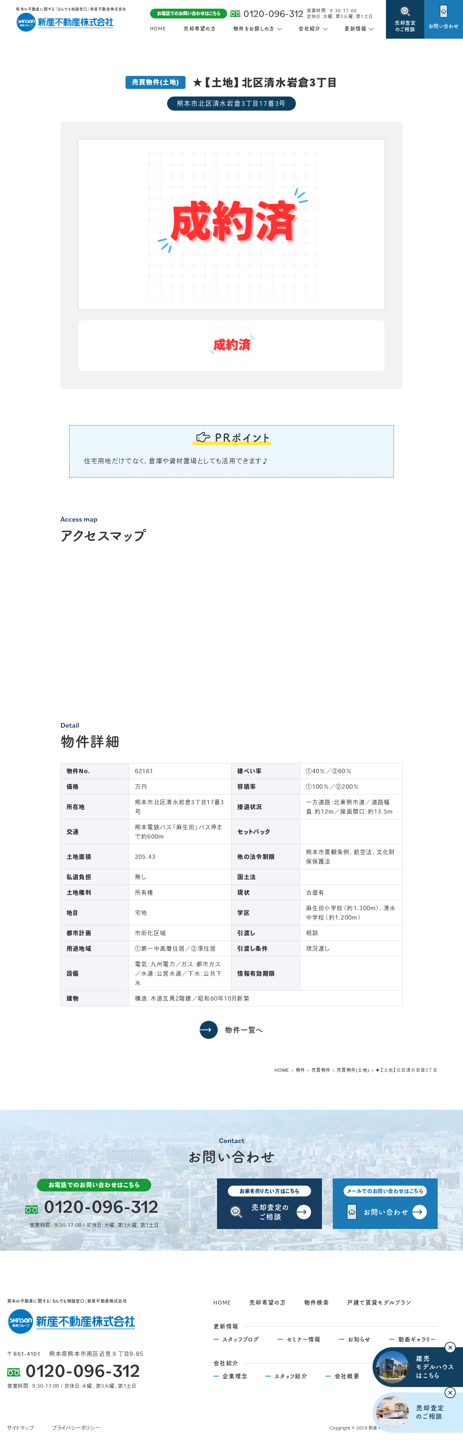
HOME (158, 28)
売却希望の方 (199, 28)
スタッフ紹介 (291, 1376)
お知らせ (359, 1339)
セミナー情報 (303, 1339)
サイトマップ (20, 1427)
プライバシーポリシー (76, 1427)
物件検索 (316, 1302)
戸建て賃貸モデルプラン (379, 1302)
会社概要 (347, 1376)
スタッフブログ (240, 1339)
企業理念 (234, 1376)
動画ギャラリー (417, 1339)
